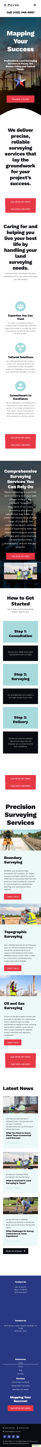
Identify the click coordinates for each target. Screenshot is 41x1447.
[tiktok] (13, 1436)
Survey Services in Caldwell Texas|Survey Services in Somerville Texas (20, 1222)
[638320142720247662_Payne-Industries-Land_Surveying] (20, 1153)
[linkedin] (18, 1436)
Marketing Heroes (23, 1443)
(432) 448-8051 (20, 1292)
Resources (33, 1441)
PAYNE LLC (11, 1441)
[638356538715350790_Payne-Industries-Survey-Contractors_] (20, 1198)
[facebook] (4, 1436)
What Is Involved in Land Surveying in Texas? (18, 1181)
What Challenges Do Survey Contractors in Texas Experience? (20, 1233)
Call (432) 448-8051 (20, 12)
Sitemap (5, 1443)
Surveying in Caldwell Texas (17, 1174)
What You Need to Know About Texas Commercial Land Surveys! (18, 1135)
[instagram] (9, 1436)
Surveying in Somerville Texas (17, 1177)
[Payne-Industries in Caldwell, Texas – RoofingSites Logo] (11, 3)
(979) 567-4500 (20, 1331)
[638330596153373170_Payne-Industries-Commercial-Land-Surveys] (20, 1097)
